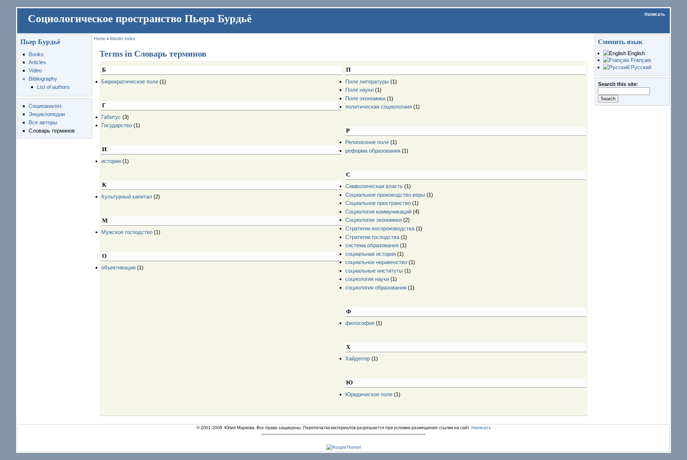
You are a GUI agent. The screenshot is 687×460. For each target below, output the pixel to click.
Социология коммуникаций (378, 212)
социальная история (370, 254)
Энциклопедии (47, 114)
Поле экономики (365, 98)
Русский (640, 67)
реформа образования (372, 151)
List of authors (53, 87)
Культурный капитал (126, 196)
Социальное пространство (378, 203)
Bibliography (43, 79)
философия (359, 323)
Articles (37, 62)
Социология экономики (373, 220)
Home (100, 38)
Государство (116, 125)
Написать (654, 14)
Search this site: (618, 84)
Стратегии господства (372, 237)
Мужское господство (126, 232)
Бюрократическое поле (129, 81)
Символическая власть (374, 186)
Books (36, 54)
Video (35, 70)
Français (640, 60)
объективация (118, 267)
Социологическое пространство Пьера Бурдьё (140, 19)
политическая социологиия (378, 107)
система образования (372, 245)
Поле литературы (367, 81)
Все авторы (43, 122)
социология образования (375, 287)
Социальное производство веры (385, 195)
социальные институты (374, 271)
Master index (122, 38)
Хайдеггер (357, 358)
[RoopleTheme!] (343, 447)
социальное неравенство (376, 262)
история (111, 161)
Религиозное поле (367, 142)
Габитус (111, 117)
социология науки (367, 279)
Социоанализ (45, 106)
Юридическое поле (369, 394)
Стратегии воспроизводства (379, 228)
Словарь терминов (52, 131)
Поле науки (359, 90)
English (635, 53)
